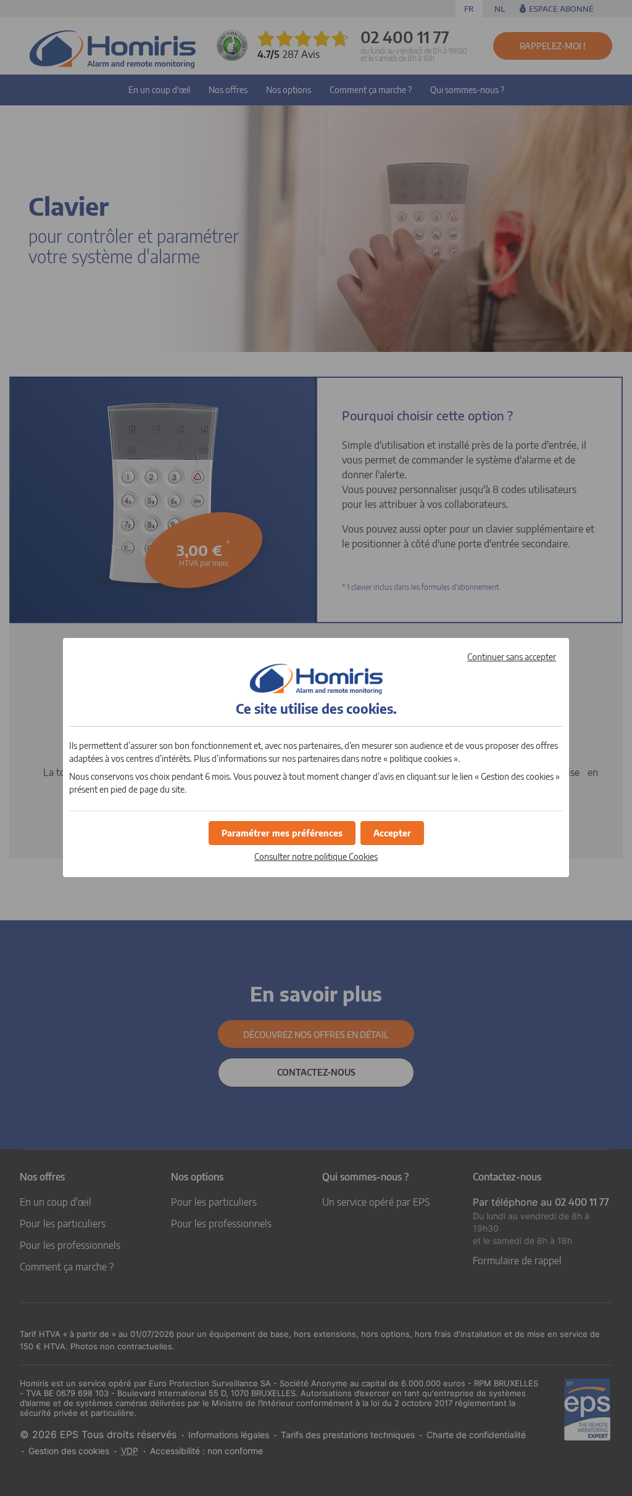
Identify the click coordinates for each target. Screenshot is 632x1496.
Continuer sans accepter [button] (511, 657)
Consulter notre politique (316, 856)
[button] (392, 833)
